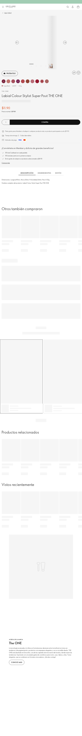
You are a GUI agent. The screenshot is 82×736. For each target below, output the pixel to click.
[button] (3, 81)
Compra (45, 122)
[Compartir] (74, 73)
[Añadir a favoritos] (78, 73)
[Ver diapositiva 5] (50, 66)
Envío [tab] (58, 173)
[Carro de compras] (78, 7)
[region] (41, 42)
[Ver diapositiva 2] (36, 66)
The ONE (5, 91)
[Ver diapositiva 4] (46, 66)
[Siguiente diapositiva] (65, 42)
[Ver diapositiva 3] (41, 66)
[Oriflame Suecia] (10, 6)
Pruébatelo (11, 73)
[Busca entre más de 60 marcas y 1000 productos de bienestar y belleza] (67, 6)
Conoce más (6, 163)
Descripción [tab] (27, 173)
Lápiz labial (7, 13)
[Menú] (3, 7)
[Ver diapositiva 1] (31, 66)
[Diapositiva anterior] (17, 42)
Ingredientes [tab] (44, 173)
